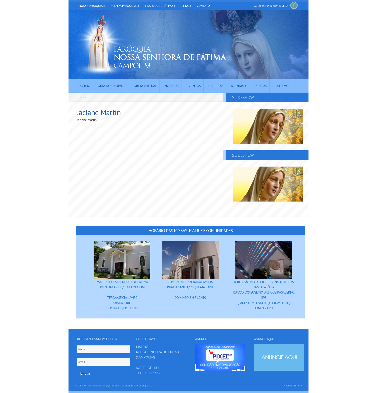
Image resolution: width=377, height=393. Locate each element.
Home (80, 97)
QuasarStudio (294, 385)
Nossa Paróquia (92, 6)
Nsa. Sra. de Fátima (160, 6)
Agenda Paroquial (125, 6)
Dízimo (84, 85)
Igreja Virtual (145, 85)
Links (186, 6)
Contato (203, 6)
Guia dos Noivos (111, 85)
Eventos (194, 85)
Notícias (172, 85)
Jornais (238, 85)
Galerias (215, 85)
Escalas (260, 85)
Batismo (281, 85)
